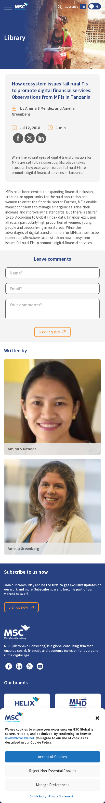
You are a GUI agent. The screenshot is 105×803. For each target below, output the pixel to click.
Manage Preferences (52, 784)
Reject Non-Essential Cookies (52, 770)
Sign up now (18, 607)
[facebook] (8, 666)
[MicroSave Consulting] (17, 631)
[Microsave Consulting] (21, 6)
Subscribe (71, 7)
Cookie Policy (38, 796)
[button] (97, 717)
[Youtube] (40, 666)
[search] (60, 6)
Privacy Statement (61, 796)
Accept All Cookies (52, 756)
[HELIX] (27, 702)
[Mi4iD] (78, 702)
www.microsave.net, (20, 738)
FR (83, 7)
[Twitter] (29, 666)
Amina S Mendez (39, 108)
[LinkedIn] (19, 666)
